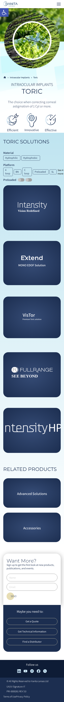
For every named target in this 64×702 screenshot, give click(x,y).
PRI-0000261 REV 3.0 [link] (16, 691)
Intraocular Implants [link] (20, 77)
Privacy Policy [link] (23, 696)
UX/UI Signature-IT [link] (16, 686)
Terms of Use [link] (9, 696)
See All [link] (32, 225)
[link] (4, 12)
